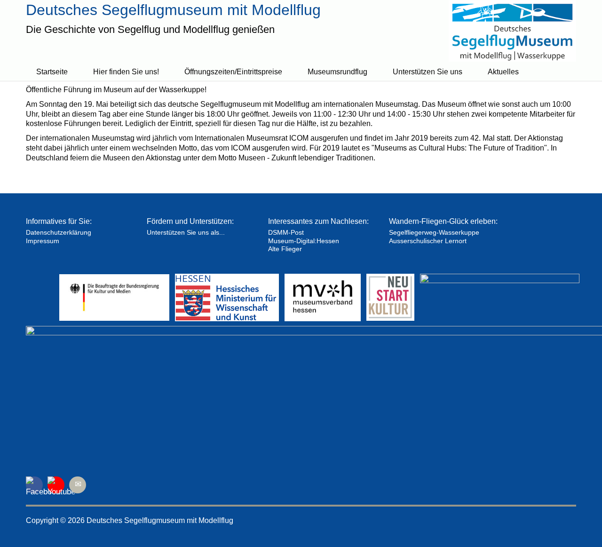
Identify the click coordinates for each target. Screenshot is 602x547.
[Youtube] (56, 484)
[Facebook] (34, 484)
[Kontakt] (77, 484)
